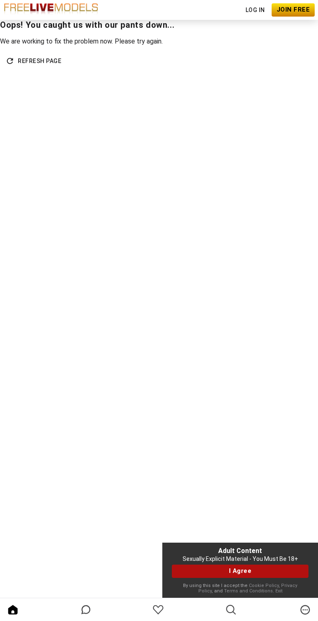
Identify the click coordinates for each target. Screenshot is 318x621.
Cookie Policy (264, 585)
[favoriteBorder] (158, 610)
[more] (305, 610)
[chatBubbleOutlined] (86, 610)
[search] (231, 610)
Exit (278, 591)
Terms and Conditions (248, 591)
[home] (13, 610)
